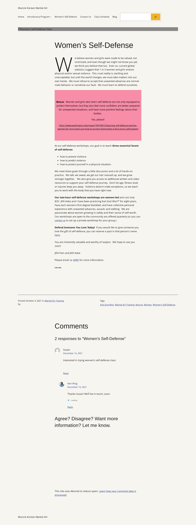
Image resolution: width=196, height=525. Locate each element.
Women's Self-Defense (164, 304)
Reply (66, 373)
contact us (60, 220)
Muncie (139, 304)
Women (148, 304)
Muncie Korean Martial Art (32, 8)
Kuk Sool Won (107, 304)
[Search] (155, 17)
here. (57, 235)
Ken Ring (72, 383)
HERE (76, 260)
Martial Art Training (54, 300)
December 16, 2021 (73, 353)
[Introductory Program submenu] (50, 17)
